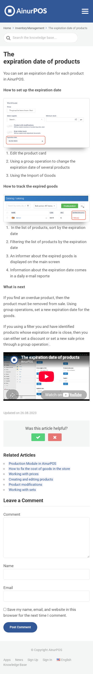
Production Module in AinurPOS (32, 464)
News (19, 660)
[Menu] (85, 11)
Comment (11, 514)
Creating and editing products (31, 479)
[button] (38, 437)
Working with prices (24, 474)
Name (8, 566)
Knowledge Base (15, 665)
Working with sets (22, 490)
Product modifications (25, 485)
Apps (7, 660)
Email (8, 587)
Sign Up (33, 660)
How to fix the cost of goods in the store (39, 469)
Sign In (47, 660)
